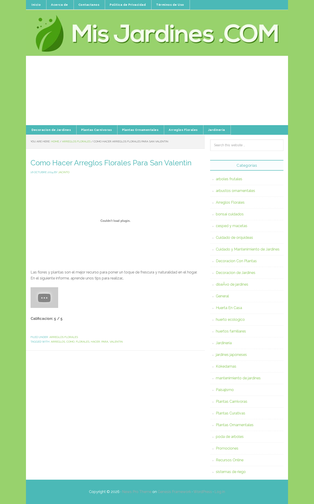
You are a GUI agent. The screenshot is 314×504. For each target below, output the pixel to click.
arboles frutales (229, 179)
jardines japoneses (231, 354)
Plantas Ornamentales (235, 425)
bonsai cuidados (230, 214)
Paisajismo (225, 390)
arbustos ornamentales (235, 191)
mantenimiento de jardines (238, 378)
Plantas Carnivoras (231, 401)
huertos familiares (231, 331)
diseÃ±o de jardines (232, 284)
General (222, 296)
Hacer (95, 341)
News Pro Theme (136, 492)
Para (104, 341)
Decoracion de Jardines (235, 272)
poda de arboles (230, 436)
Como (70, 341)
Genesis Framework (174, 492)
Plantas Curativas (230, 413)
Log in (219, 492)
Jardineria (224, 343)
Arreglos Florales (63, 337)
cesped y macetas (231, 226)
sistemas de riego (231, 472)
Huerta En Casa (229, 308)
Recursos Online (229, 460)
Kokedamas (226, 366)
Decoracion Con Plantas (236, 261)
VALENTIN (116, 341)
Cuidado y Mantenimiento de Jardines (248, 249)
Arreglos (58, 341)
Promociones (227, 448)
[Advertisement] (157, 91)
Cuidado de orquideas (234, 237)
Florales (82, 341)
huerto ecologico (230, 319)
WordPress (202, 492)
